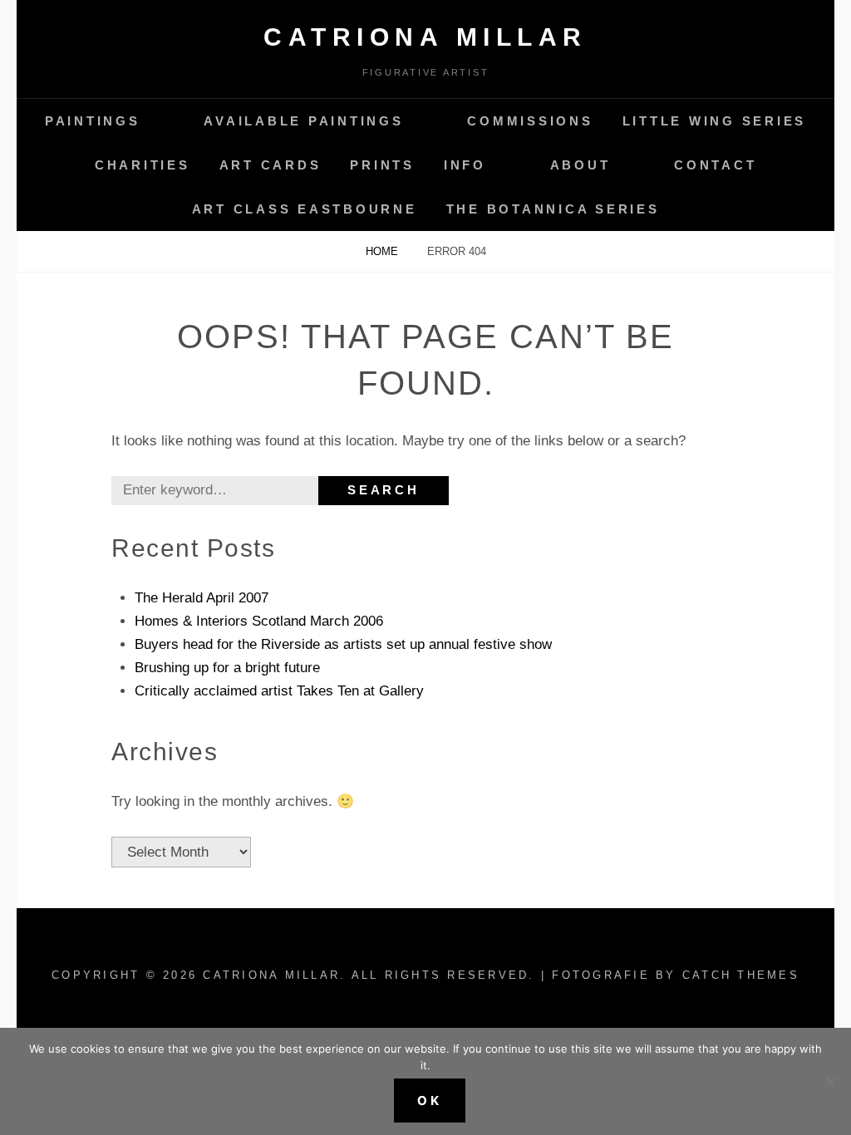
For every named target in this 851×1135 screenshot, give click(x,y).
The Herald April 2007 (201, 598)
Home (383, 251)
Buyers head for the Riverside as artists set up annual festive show (343, 644)
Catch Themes (740, 975)
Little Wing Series (714, 121)
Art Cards (270, 165)
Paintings (92, 121)
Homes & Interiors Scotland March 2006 (259, 621)
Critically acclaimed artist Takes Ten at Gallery (279, 691)
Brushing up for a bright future (227, 668)
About (580, 165)
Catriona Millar (425, 37)
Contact (715, 165)
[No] (830, 1082)
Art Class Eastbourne (304, 209)
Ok (429, 1100)
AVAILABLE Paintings (303, 121)
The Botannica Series (553, 209)
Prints (382, 165)
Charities (142, 165)
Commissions (530, 121)
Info (465, 165)
